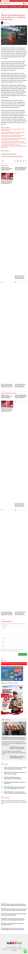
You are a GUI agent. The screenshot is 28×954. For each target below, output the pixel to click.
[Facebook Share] (15, 161)
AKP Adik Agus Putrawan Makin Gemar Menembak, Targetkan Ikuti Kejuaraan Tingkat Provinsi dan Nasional (14, 142)
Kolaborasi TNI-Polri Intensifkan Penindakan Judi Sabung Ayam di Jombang (15, 773)
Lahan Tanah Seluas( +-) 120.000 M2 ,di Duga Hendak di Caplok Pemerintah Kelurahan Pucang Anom (15, 792)
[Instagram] (15, 943)
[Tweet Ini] (18, 161)
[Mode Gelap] (24, 4)
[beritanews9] (6, 3)
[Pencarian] (26, 4)
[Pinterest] (13, 943)
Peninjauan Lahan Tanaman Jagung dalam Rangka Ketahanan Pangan (12, 130)
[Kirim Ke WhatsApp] (26, 161)
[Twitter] (10, 943)
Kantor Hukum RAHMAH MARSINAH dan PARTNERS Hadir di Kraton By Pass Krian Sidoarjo (15, 768)
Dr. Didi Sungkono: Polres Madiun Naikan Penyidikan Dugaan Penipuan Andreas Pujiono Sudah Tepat (17, 757)
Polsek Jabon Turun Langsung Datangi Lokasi (12, 156)
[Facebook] (8, 943)
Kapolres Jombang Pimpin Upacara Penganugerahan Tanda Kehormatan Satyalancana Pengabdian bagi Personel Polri (14, 778)
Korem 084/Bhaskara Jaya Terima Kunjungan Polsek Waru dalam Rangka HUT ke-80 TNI (14, 787)
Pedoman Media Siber (12, 947)
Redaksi (20, 947)
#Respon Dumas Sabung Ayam (9, 154)
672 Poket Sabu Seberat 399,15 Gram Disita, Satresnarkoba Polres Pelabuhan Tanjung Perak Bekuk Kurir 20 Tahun (13, 146)
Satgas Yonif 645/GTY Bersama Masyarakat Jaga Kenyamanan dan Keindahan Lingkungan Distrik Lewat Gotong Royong (17, 748)
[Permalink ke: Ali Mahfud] (2, 22)
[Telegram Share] (23, 161)
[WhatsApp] (18, 943)
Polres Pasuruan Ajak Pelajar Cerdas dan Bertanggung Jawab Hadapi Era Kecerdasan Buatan (13, 139)
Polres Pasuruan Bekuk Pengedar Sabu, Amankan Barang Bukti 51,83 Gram (12, 924)
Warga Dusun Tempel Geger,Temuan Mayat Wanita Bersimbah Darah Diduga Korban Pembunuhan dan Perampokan (12, 919)
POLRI (2, 13)
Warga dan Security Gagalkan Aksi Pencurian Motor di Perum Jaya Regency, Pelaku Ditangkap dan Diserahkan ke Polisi (14, 905)
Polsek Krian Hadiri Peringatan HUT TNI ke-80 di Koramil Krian (15, 783)
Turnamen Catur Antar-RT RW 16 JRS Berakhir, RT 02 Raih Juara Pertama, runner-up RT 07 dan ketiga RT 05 (14, 738)
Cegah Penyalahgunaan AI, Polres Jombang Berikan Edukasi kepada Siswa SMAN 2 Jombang (13, 133)
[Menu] (2, 3)
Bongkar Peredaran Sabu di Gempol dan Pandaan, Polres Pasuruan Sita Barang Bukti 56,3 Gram (12, 136)
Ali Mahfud (6, 22)
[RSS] (20, 943)
